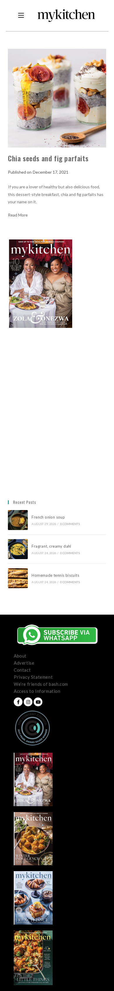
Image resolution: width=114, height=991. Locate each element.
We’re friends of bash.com (41, 684)
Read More (18, 215)
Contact (22, 670)
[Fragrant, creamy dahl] (18, 549)
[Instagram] (28, 701)
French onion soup (49, 517)
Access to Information (37, 691)
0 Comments (70, 524)
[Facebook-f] (18, 701)
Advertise (24, 662)
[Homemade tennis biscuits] (18, 578)
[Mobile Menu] (21, 15)
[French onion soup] (18, 520)
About (20, 655)
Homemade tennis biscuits (55, 575)
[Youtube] (38, 701)
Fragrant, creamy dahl (51, 546)
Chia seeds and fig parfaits (48, 158)
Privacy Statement (33, 677)
